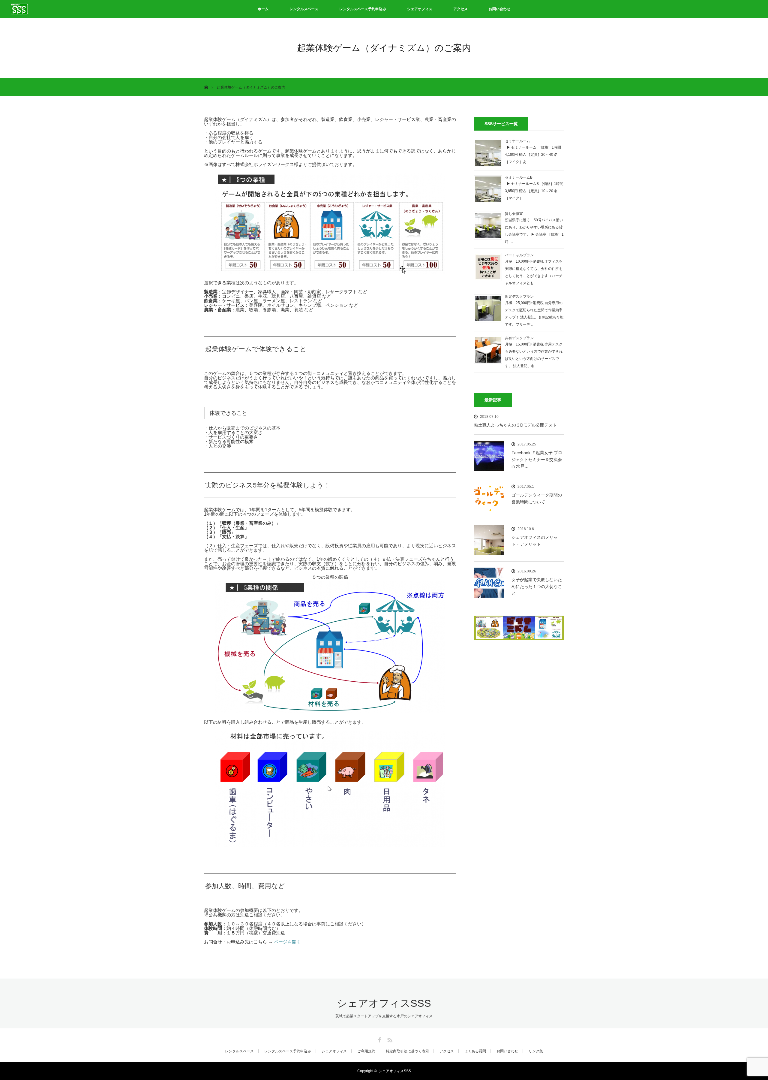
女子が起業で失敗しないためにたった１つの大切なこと (537, 586)
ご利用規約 (366, 1051)
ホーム (263, 9)
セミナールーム (517, 141)
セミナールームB (518, 177)
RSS (389, 1038)
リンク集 (536, 1051)
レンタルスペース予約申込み (362, 9)
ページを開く (287, 941)
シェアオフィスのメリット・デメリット (535, 540)
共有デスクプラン (519, 338)
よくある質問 (475, 1051)
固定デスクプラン (519, 296)
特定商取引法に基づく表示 (407, 1051)
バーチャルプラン (519, 255)
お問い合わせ (499, 9)
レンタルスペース (304, 9)
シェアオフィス (419, 9)
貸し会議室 (514, 214)
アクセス (460, 9)
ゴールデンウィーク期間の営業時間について (537, 498)
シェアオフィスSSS (384, 1003)
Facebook (378, 1038)
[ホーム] (206, 80)
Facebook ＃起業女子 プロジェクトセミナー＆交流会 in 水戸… (538, 459)
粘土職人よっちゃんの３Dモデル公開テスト (515, 425)
